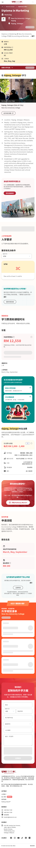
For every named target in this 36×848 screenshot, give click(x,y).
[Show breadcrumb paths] (2, 7)
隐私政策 (32, 845)
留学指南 (3, 799)
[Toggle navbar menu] (2, 2)
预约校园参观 (10, 193)
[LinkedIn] (26, 838)
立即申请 (18, 588)
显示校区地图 (7, 113)
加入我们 (3, 797)
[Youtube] (18, 838)
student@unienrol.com (10, 817)
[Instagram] (15, 838)
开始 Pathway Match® (19, 502)
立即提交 (18, 758)
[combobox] (10, 711)
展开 (5, 297)
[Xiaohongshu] (29, 838)
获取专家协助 (10, 302)
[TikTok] (22, 838)
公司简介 (3, 794)
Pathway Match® (5, 802)
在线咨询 (6, 815)
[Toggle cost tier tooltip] (31, 337)
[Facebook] (11, 838)
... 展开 (32, 36)
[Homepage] (17, 2)
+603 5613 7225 (8, 810)
